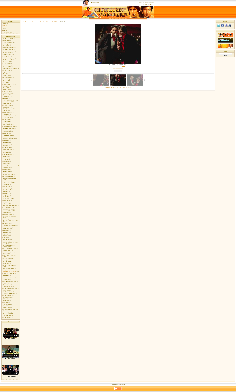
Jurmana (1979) (6, 121)
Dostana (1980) (6, 129)
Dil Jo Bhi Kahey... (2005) (8, 268)
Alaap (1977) (6, 98)
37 (126, 87)
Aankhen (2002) (6, 223)
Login (126, 18)
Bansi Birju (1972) (7, 52)
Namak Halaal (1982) (8, 149)
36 (124, 87)
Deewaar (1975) (6, 80)
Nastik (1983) (6, 159)
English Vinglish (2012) (8, 313)
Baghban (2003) (6, 233)
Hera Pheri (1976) (7, 91)
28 (113, 87)
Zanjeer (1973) (6, 63)
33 (120, 87)
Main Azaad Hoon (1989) (8, 182)
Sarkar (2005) (6, 260)
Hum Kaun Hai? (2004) (8, 251)
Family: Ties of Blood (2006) (9, 269)
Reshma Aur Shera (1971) (9, 47)
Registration (121, 18)
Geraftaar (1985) (7, 171)
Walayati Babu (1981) (8, 135)
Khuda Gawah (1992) (8, 198)
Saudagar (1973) (7, 61)
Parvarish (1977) (7, 105)
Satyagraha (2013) (7, 317)
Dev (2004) (5, 237)
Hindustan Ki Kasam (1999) (9, 210)
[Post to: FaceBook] (222, 25)
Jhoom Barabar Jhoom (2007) (10, 281)
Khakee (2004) (6, 240)
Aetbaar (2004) (6, 235)
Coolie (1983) (6, 163)
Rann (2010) (6, 305)
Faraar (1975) (6, 87)
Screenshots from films (37, 21)
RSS (153, 4)
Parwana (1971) (6, 44)
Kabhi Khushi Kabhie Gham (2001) (10, 220)
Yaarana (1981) (6, 136)
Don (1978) (5, 110)
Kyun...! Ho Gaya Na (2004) (9, 248)
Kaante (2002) (6, 228)
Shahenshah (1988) (7, 181)
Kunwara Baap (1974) (8, 77)
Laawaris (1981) (6, 144)
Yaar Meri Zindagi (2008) (8, 291)
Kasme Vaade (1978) (7, 112)
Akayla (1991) (6, 196)
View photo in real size (118, 67)
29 (114, 87)
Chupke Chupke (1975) (8, 84)
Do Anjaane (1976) (7, 94)
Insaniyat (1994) (6, 200)
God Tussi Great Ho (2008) (9, 293)
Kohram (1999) (6, 212)
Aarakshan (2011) (7, 312)
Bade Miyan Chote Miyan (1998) (10, 205)
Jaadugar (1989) (7, 186)
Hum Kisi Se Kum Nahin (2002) (10, 225)
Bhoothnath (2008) (7, 295)
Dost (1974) (5, 73)
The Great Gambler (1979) (9, 126)
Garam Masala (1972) (8, 54)
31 (117, 87)
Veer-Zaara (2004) (7, 250)
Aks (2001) (5, 219)
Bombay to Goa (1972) (8, 49)
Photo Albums (115, 18)
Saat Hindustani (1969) (8, 38)
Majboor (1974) (6, 72)
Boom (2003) (6, 232)
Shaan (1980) (6, 133)
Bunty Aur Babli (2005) (8, 258)
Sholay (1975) (6, 86)
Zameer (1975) (6, 79)
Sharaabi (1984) (6, 167)
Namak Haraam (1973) (8, 58)
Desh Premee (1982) (7, 154)
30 (115, 87)
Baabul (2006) (6, 275)
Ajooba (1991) (6, 193)
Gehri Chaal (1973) (7, 65)
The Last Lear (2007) (8, 284)
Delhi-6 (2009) (6, 298)
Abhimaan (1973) (7, 66)
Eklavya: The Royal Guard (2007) (10, 276)
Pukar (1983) (6, 158)
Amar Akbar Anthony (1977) (9, 100)
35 (123, 87)
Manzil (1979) (6, 122)
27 (111, 87)
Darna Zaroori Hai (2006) (8, 273)
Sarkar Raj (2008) (7, 297)
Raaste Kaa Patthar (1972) (9, 51)
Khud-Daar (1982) (7, 147)
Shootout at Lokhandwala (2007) (10, 288)
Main (110, 18)
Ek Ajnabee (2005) (7, 261)
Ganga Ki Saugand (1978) (9, 108)
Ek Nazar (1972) (7, 56)
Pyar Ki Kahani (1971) (8, 42)
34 (122, 87)
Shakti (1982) (6, 156)
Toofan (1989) (6, 184)
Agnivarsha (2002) (7, 226)
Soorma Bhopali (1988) (8, 176)
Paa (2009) (5, 302)
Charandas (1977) (7, 96)
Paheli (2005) (6, 263)
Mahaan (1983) (6, 161)
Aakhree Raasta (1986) (8, 174)
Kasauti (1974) (6, 75)
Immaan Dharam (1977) (8, 101)
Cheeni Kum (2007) (7, 286)
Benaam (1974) (6, 70)
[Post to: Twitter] (219, 25)
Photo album (28, 21)
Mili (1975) (5, 82)
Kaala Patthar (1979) (7, 124)
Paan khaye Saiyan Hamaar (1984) (11, 165)
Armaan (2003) (6, 230)
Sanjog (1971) (6, 45)
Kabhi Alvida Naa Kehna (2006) (10, 271)
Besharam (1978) (7, 107)
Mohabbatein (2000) (7, 214)
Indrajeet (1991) (6, 195)
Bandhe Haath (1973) (8, 59)
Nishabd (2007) (6, 279)
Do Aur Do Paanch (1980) (9, 128)
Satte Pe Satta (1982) (8, 151)
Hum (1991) (5, 191)
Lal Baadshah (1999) (7, 207)
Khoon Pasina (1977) (7, 103)
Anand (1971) (6, 40)
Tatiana (123, 66)
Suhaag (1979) (6, 119)
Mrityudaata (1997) (7, 202)
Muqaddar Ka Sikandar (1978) (10, 115)
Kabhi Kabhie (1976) (7, 93)
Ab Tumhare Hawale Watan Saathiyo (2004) (9, 246)
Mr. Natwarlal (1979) (7, 117)
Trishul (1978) (6, 114)
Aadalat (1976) (6, 89)
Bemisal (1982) (6, 152)
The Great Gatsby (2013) (8, 315)
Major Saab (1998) (7, 203)
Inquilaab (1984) (6, 169)
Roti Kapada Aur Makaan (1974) (10, 68)
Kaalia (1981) (6, 145)
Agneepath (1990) (7, 188)
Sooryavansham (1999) (8, 209)
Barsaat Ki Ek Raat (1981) (9, 138)
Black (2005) (6, 253)
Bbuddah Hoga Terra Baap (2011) (10, 309)
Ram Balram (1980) (7, 131)
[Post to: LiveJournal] (230, 25)
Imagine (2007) (6, 290)
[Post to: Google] (226, 25)
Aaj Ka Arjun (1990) (7, 189)
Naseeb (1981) (6, 140)
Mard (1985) (6, 172)
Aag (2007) (5, 283)
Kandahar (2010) (7, 307)
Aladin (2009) (6, 300)
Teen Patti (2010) (7, 304)
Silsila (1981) (6, 142)
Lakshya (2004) (6, 239)
